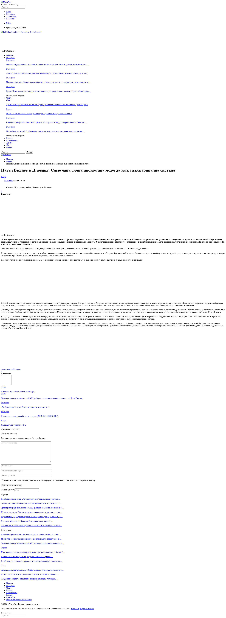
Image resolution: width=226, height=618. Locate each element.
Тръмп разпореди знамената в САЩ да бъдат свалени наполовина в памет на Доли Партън (47, 105)
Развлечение (11, 140)
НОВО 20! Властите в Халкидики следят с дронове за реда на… (29, 574)
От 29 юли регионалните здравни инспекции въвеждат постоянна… (31, 561)
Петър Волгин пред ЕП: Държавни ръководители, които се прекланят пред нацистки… (45, 131)
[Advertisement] (48, 41)
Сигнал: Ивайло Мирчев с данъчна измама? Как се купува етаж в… (31, 525)
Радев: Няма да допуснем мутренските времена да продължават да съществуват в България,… (48, 91)
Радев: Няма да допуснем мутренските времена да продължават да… (32, 517)
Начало (9, 55)
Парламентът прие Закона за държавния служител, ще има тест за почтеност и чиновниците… (48, 82)
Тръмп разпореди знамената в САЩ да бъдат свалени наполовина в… (32, 508)
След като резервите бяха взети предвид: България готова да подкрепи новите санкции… (46, 122)
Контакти (10, 597)
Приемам (75, 608)
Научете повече (87, 608)
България (10, 58)
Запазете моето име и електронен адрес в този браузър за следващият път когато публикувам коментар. (50, 480)
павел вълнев (7, 369)
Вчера (9, 147)
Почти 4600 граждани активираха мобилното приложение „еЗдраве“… (33, 552)
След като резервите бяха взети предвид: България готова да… (29, 579)
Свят (8, 98)
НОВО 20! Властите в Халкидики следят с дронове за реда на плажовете (39, 113)
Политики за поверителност (19, 600)
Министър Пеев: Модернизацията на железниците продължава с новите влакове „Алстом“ (46, 73)
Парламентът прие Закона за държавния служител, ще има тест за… (31, 512)
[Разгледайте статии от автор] (6, 385)
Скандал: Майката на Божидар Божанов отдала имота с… (27, 521)
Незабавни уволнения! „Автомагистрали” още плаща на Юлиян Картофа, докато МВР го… (47, 64)
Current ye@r (7, 490)
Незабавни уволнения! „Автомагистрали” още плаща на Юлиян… (30, 499)
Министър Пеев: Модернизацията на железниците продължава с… (31, 503)
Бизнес (9, 109)
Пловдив (17, 369)
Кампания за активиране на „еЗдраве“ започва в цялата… (27, 556)
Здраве (9, 143)
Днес (8, 145)
